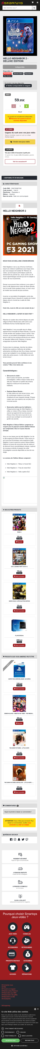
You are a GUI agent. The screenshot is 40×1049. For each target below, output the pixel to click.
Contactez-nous (8, 985)
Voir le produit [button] (19, 576)
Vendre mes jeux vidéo (21, 142)
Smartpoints (7, 999)
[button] (20, 1045)
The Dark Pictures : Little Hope (19, 748)
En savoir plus (29, 1024)
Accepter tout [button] (11, 1040)
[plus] (26, 106)
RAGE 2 (19, 532)
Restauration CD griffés (10, 995)
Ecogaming (6, 1005)
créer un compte (23, 825)
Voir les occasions (19, 161)
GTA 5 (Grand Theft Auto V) (19, 566)
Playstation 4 (19, 635)
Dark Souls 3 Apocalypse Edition (19, 601)
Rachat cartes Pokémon (10, 991)
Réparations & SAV (9, 997)
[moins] (13, 106)
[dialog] (20, 1028)
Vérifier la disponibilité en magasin (19, 86)
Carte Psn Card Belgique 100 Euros (19, 679)
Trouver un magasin (9, 989)
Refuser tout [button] (29, 1040)
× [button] (38, 1009)
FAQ (4, 987)
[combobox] (35, 1009)
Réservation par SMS (9, 993)
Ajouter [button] (19, 542)
